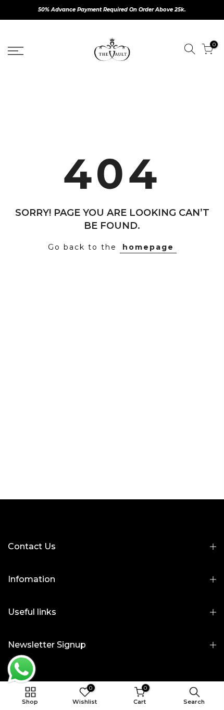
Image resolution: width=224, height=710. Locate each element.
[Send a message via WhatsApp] (21, 669)
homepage (148, 247)
